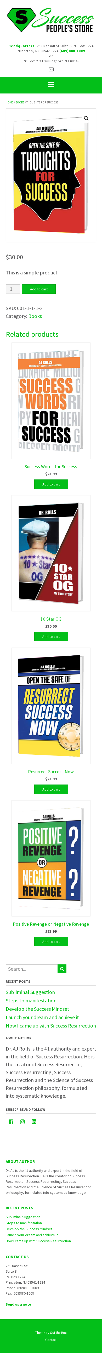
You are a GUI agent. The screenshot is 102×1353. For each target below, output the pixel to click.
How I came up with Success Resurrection (51, 1025)
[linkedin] (34, 1121)
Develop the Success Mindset (37, 1009)
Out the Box (58, 1332)
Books (19, 102)
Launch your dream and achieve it (42, 1017)
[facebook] (11, 1122)
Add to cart (39, 289)
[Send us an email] (51, 69)
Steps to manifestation (31, 1000)
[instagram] (22, 1122)
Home (9, 102)
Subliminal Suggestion (30, 992)
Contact (51, 1339)
